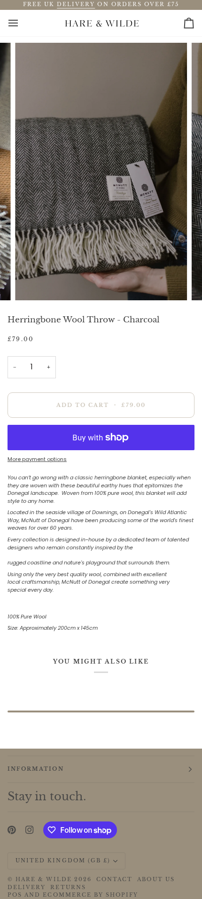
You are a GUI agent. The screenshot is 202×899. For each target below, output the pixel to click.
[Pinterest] (12, 830)
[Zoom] (32, 282)
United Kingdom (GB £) (63, 861)
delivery (76, 4)
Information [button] (36, 769)
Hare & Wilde (44, 879)
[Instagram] (29, 830)
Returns (67, 887)
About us (155, 879)
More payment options (37, 459)
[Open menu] (22, 23)
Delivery (27, 887)
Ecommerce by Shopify (90, 895)
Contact (114, 879)
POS (15, 895)
